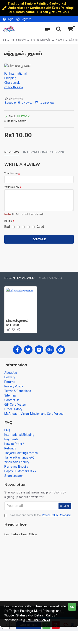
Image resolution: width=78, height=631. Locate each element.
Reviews (11, 152)
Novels (60, 39)
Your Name (11, 173)
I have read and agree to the (40, 515)
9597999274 (61, 12)
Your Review (11, 186)
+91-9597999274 (38, 620)
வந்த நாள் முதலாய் (17, 320)
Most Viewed (50, 278)
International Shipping (44, 152)
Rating (8, 220)
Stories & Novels (40, 39)
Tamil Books (18, 39)
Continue (39, 239)
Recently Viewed (19, 278)
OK (72, 606)
